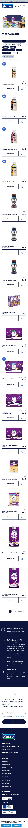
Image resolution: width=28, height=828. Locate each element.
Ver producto (10, 88)
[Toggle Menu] (24, 6)
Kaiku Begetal (6, 774)
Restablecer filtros (8, 56)
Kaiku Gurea (6, 764)
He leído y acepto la (14, 716)
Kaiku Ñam (5, 783)
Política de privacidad (19, 716)
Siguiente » (21, 611)
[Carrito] (19, 6)
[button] (12, 47)
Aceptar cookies (17, 825)
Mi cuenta (6, 791)
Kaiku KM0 (5, 761)
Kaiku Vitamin (6, 786)
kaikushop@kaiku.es (7, 749)
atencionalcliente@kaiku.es (8, 754)
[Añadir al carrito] (22, 88)
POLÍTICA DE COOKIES (11, 822)
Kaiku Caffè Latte (7, 767)
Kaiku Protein (6, 780)
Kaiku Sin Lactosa (7, 770)
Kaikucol (5, 777)
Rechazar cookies (6, 825)
